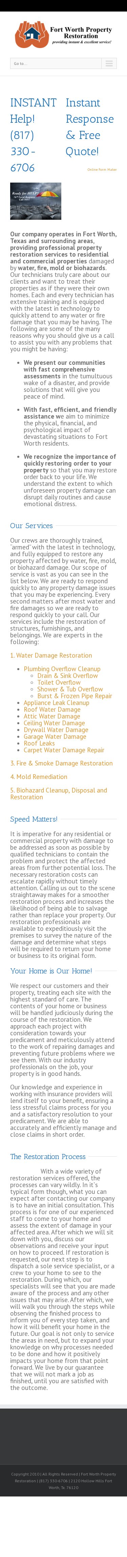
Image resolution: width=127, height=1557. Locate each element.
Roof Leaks (39, 743)
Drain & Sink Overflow (67, 675)
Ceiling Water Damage (54, 723)
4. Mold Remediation (38, 777)
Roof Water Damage (52, 709)
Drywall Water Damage (56, 730)
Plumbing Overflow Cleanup (62, 669)
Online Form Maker (102, 169)
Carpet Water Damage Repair (64, 750)
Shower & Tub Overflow (70, 689)
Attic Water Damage (52, 716)
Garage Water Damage (55, 736)
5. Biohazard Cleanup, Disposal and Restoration (58, 793)
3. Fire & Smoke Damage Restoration (61, 763)
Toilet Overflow (59, 682)
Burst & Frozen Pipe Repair (74, 696)
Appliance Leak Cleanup (56, 703)
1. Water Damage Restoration (51, 655)
